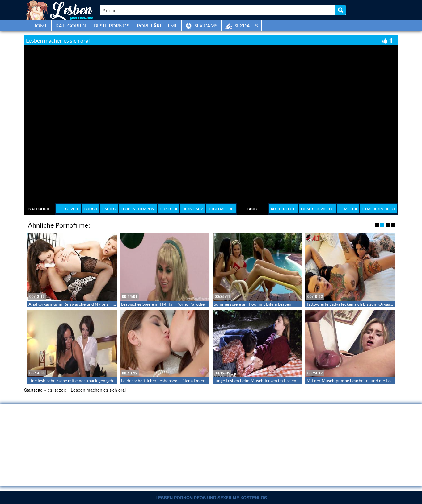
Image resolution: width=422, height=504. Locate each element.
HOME (40, 25)
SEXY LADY (193, 208)
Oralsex (348, 208)
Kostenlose (283, 208)
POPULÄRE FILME (157, 25)
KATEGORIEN (70, 25)
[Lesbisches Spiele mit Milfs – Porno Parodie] (164, 267)
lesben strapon (137, 208)
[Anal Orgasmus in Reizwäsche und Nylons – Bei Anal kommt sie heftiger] (72, 267)
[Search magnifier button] (340, 10)
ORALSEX (168, 208)
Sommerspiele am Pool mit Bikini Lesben (252, 304)
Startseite (33, 390)
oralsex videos (378, 208)
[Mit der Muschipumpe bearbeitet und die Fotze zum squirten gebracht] (350, 344)
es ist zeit (68, 208)
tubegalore (221, 208)
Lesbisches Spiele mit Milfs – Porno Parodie (163, 304)
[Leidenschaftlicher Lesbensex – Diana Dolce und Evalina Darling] (164, 344)
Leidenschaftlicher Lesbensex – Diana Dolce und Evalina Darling (182, 380)
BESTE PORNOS (111, 25)
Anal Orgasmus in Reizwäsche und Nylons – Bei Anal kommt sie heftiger (97, 304)
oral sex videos (317, 208)
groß (90, 208)
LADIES (109, 208)
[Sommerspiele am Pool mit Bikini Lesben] (257, 267)
